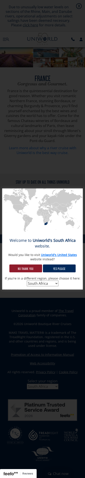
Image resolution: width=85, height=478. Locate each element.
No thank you (25, 268)
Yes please (59, 268)
